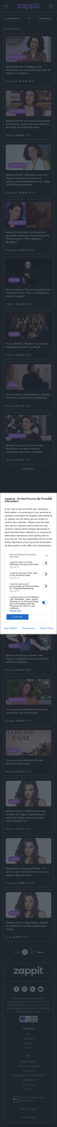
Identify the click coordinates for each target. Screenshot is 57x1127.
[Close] (51, 499)
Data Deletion (10, 628)
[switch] (44, 563)
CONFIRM (17, 617)
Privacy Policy (46, 628)
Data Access (28, 628)
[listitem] (28, 555)
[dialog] (28, 563)
